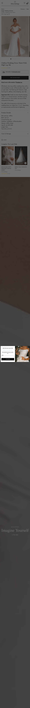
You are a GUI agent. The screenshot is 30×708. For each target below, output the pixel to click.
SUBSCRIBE (8, 359)
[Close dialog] (28, 347)
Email (2, 355)
